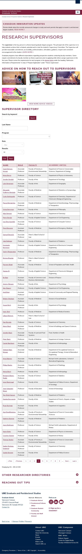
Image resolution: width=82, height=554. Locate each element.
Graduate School (6, 16)
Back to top (6, 521)
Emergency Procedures (9, 550)
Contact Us (5, 507)
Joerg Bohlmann (8, 425)
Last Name (6, 124)
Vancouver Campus (64, 530)
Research (28, 521)
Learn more (27, 52)
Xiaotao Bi (6, 271)
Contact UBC (39, 530)
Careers (38, 539)
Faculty (33, 165)
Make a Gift (39, 541)
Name (5, 165)
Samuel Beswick (8, 235)
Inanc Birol (6, 312)
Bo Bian (5, 277)
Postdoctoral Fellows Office (38, 504)
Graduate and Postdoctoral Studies (41, 493)
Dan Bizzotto (7, 322)
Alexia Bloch (7, 371)
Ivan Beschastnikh (9, 222)
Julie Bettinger (7, 241)
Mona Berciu (7, 175)
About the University (42, 533)
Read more (19, 29)
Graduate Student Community (37, 510)
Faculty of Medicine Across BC (68, 542)
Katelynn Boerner (8, 418)
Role (4, 141)
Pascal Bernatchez (9, 203)
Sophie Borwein (8, 453)
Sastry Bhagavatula (9, 252)
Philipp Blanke (7, 365)
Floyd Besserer (8, 228)
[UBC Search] (78, 2)
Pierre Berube (7, 217)
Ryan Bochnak (8, 406)
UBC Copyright (31, 550)
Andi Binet (6, 292)
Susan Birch (7, 305)
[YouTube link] (61, 502)
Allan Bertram (7, 213)
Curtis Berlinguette (9, 196)
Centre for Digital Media (66, 540)
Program (5, 133)
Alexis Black (7, 326)
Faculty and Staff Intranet (37, 515)
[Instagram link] (51, 502)
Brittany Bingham (8, 299)
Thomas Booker (8, 440)
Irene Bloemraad (8, 382)
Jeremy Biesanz (8, 284)
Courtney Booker (8, 435)
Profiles (21, 521)
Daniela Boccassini (9, 399)
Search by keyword (9, 114)
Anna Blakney (7, 359)
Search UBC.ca (40, 544)
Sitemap (15, 521)
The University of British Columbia (35, 4)
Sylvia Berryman (8, 209)
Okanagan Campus (64, 533)
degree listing (49, 60)
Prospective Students (16, 16)
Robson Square (63, 538)
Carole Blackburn (8, 343)
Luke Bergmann (8, 183)
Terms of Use (21, 550)
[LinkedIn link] (56, 502)
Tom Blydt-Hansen (9, 395)
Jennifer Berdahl (8, 179)
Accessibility (41, 550)
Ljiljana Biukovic (8, 316)
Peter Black (6, 339)
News (37, 535)
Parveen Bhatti (7, 264)
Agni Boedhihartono (9, 412)
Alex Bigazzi (7, 288)
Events (37, 537)
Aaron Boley (7, 431)
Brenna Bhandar (8, 258)
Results (5, 148)
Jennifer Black (7, 333)
